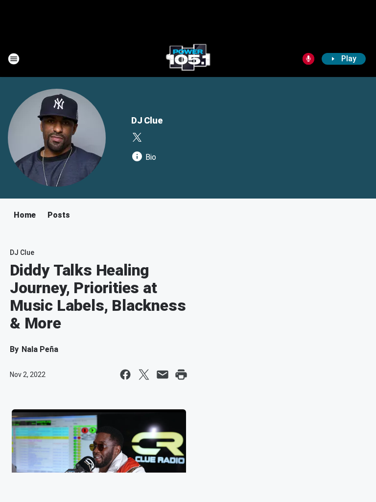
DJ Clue (147, 120)
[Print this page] (181, 374)
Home (25, 215)
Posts (58, 215)
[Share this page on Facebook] (125, 374)
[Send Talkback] (308, 59)
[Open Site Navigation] (14, 59)
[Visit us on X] (137, 137)
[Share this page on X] (144, 374)
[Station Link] (188, 59)
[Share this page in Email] (162, 374)
